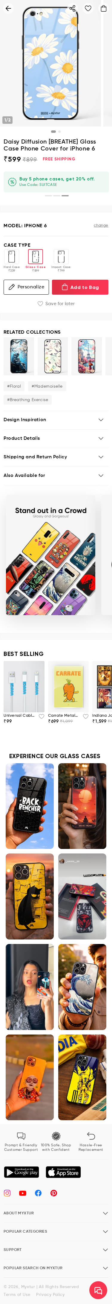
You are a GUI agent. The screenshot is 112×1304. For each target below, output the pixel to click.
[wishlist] (40, 718)
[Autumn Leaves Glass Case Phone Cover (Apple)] (53, 356)
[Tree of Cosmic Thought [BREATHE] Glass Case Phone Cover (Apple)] (19, 356)
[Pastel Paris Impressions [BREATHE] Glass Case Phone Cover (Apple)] (86, 356)
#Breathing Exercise (27, 400)
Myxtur (28, 1287)
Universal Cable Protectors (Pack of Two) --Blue (19, 716)
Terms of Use (17, 1295)
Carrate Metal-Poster (63, 716)
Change (101, 226)
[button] (56, 420)
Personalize (31, 287)
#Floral (14, 386)
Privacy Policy (50, 1295)
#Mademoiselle (47, 386)
